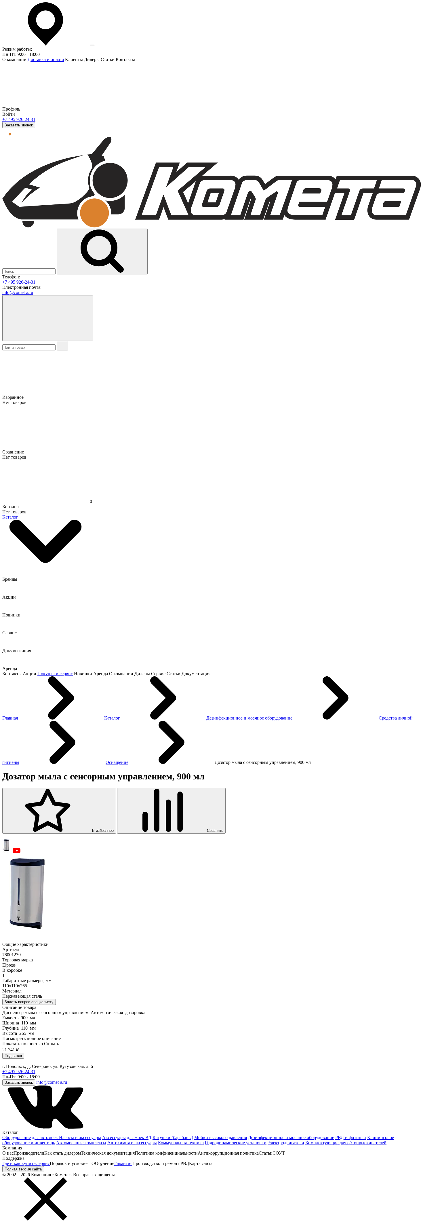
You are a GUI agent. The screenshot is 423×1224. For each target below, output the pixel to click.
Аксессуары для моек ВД (126, 1137)
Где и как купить (18, 1163)
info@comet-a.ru (17, 292)
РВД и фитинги (350, 1137)
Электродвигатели (286, 1142)
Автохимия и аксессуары (132, 1142)
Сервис (42, 1163)
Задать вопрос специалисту (29, 1002)
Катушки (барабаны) (173, 1137)
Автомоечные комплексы (81, 1142)
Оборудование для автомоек (30, 1137)
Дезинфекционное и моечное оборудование (291, 1137)
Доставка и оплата (46, 59)
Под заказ (13, 1056)
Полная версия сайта (23, 1169)
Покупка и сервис (55, 673)
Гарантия (123, 1163)
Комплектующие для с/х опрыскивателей (345, 1142)
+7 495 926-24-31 (18, 119)
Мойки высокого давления (220, 1137)
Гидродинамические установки (235, 1142)
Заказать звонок (19, 125)
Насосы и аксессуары (80, 1137)
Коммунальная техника (181, 1142)
